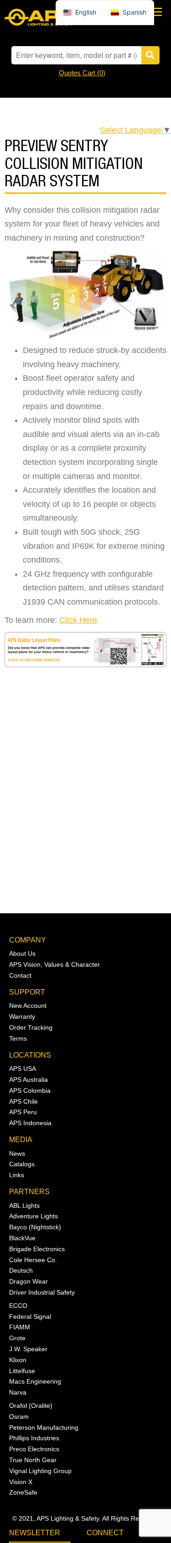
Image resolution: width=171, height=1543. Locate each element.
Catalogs (22, 1164)
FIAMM (19, 1327)
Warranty (22, 1016)
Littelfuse (22, 1370)
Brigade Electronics (37, 1249)
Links (16, 1175)
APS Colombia (30, 1090)
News (17, 1153)
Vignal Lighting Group (40, 1471)
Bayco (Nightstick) (35, 1227)
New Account (28, 1005)
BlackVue (22, 1238)
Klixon (17, 1360)
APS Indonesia (30, 1123)
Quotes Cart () (82, 73)
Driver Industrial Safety (42, 1292)
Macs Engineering (35, 1381)
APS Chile (23, 1101)
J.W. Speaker (28, 1349)
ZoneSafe (23, 1492)
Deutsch (21, 1270)
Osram (19, 1416)
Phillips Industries (34, 1438)
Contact (20, 975)
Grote (17, 1338)
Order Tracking (30, 1027)
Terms (18, 1038)
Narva (17, 1392)
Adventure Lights (33, 1216)
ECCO (18, 1305)
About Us (22, 953)
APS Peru (23, 1112)
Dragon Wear (28, 1281)
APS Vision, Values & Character (54, 964)
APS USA (22, 1068)
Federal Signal (30, 1316)
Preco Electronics (34, 1449)
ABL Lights (24, 1205)
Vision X (20, 1481)
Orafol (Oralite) (30, 1405)
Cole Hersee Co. (33, 1260)
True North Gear (33, 1460)
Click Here (78, 620)
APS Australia (28, 1079)
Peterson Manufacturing (43, 1427)
